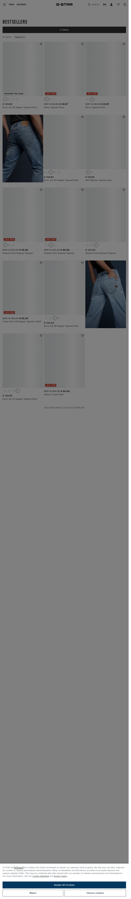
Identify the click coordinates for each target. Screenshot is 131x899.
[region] (64, 881)
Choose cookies (95, 893)
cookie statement (40, 876)
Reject (33, 893)
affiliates (19, 867)
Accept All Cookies (64, 885)
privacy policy (60, 876)
